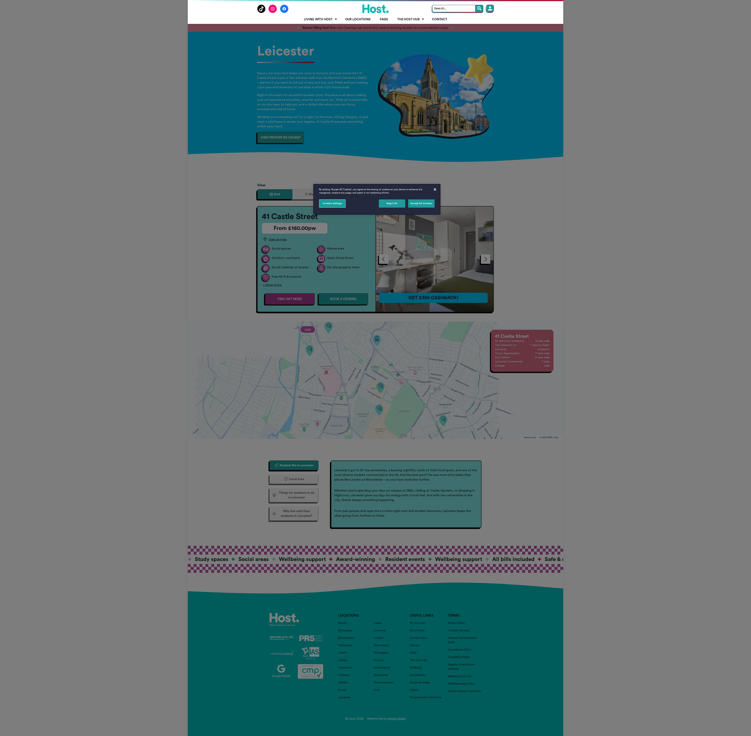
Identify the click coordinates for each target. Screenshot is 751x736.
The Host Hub (408, 19)
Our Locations (358, 19)
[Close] (435, 189)
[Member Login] (490, 8)
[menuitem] (320, 19)
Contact (439, 19)
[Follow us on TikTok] (261, 12)
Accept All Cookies (421, 203)
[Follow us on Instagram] (273, 12)
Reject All (392, 203)
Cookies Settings (332, 203)
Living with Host (318, 19)
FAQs (384, 19)
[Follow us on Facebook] (284, 12)
